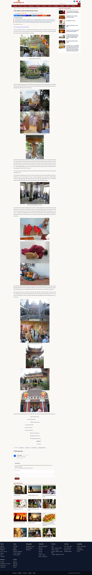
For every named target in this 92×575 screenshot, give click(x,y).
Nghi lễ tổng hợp (29, 548)
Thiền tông (15, 546)
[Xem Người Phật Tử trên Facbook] (74, 1)
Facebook (25, 573)
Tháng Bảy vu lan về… (18, 509)
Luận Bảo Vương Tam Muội (19, 522)
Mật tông (15, 549)
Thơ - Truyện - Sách (68, 546)
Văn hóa (44, 5)
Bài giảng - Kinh (67, 549)
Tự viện (67, 5)
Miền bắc (15, 561)
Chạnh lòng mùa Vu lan (33, 495)
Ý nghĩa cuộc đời (31, 522)
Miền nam (15, 565)
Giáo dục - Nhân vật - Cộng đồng (56, 552)
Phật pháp (38, 5)
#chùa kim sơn (27, 447)
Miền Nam (2, 549)
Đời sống (62, 5)
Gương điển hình (80, 549)
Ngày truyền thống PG (43, 546)
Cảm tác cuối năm (32, 537)
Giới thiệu (73, 5)
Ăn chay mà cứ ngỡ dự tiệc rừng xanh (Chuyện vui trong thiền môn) (49, 524)
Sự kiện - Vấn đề (42, 554)
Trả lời (21, 458)
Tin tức (19, 5)
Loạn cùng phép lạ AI (18, 537)
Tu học (25, 5)
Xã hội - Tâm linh (3, 551)
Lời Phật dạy (2, 567)
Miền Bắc (2, 546)
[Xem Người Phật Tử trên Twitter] (79, 1)
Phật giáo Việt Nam (68, 551)
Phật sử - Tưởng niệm (43, 556)
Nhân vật (40, 548)
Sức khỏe (2, 561)
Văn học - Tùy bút (21, 8)
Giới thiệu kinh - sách (30, 546)
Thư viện (50, 5)
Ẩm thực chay (3, 565)
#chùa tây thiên (21, 447)
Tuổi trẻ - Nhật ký (16, 554)
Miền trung (15, 563)
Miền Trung (2, 548)
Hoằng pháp (31, 5)
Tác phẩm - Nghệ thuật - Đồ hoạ (57, 554)
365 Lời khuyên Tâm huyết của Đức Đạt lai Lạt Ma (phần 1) (72, 12)
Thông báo (2, 556)
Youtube (29, 573)
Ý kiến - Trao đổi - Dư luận (56, 548)
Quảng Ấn (19, 13)
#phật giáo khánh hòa (42, 447)
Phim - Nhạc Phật (67, 548)
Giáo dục (40, 553)
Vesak (1, 554)
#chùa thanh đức (34, 447)
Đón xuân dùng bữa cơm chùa (18, 24)
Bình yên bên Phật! (47, 537)
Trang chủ (15, 5)
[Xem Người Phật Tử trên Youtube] (77, 1)
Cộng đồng (56, 5)
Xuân (52, 546)
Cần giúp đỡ (79, 548)
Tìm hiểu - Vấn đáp (17, 553)
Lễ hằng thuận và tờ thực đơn (49, 509)
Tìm (79, 3)
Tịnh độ (14, 548)
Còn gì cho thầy (17, 495)
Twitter (34, 573)
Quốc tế (1, 553)
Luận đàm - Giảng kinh (17, 551)
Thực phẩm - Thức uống (5, 563)
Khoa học (40, 551)
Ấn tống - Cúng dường (81, 546)
